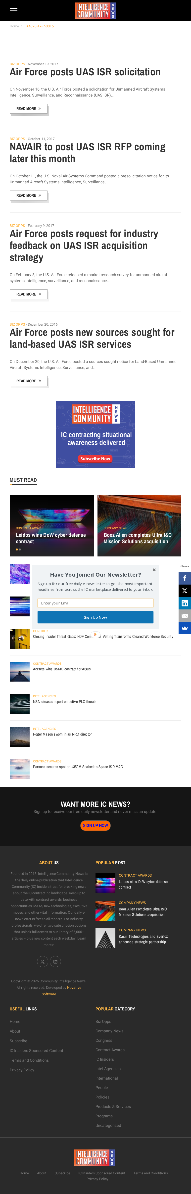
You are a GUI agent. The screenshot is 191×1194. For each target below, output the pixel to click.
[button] (95, 574)
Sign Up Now (95, 617)
